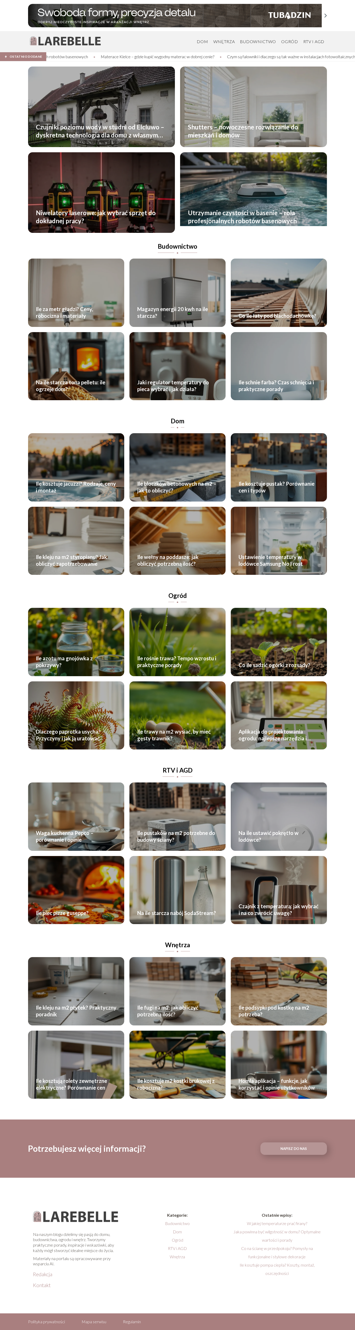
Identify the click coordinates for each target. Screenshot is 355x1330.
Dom (202, 41)
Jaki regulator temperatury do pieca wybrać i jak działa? (173, 385)
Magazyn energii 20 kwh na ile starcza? (172, 312)
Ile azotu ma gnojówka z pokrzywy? (64, 661)
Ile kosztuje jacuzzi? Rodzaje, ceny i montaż (76, 486)
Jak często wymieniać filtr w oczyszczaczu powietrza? (285, 56)
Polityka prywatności (46, 1321)
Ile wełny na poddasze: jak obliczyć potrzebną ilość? (168, 560)
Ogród (289, 41)
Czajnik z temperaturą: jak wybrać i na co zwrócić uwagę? (279, 909)
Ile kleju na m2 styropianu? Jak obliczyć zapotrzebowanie (71, 560)
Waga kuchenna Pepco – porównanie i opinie (65, 836)
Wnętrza (224, 41)
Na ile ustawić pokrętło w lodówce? (269, 836)
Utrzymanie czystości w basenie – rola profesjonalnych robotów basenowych (242, 217)
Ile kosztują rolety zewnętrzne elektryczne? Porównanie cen (71, 1084)
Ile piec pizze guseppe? (62, 913)
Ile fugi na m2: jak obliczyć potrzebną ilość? (168, 1010)
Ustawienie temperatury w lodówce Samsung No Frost (271, 560)
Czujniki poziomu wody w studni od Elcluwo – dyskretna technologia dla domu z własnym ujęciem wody (100, 131)
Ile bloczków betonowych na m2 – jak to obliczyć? (176, 486)
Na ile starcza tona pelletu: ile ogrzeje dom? (70, 385)
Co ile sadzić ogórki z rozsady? (274, 665)
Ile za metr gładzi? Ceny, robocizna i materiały (64, 312)
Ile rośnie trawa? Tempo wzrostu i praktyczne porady (176, 661)
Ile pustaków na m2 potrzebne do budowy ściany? (176, 836)
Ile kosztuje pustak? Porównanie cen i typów (276, 486)
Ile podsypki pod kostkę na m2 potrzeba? (274, 1010)
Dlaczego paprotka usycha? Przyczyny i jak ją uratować (68, 734)
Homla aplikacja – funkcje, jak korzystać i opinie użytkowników (277, 1084)
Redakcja (42, 1274)
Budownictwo (258, 41)
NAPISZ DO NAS (293, 1149)
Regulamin (132, 1321)
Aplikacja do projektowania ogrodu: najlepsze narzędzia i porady (273, 735)
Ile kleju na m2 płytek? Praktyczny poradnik (76, 1010)
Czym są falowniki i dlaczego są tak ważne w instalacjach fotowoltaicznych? (161, 56)
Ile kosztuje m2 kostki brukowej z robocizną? (176, 1084)
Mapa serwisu (94, 1321)
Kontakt (42, 1285)
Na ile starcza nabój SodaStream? (176, 913)
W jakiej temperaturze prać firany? (277, 1223)
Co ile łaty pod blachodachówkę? (277, 316)
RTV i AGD (313, 41)
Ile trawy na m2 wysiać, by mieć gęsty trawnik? (174, 734)
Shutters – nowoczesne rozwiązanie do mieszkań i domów (243, 131)
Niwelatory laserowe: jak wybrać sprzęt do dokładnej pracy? (96, 217)
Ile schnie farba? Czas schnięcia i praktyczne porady (276, 385)
